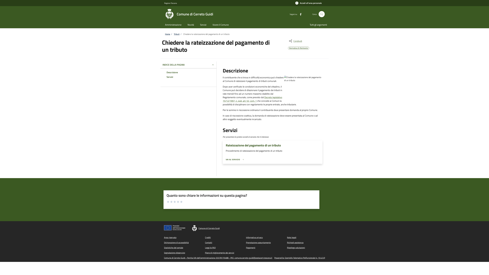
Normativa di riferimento (298, 48)
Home (167, 34)
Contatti (208, 242)
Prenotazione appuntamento (258, 242)
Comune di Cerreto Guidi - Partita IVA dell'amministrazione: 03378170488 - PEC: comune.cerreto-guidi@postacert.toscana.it (218, 257)
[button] (308, 3)
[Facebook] (299, 14)
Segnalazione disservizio (174, 252)
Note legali (291, 237)
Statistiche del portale (173, 247)
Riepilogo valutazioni (296, 247)
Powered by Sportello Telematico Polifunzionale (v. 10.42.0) (299, 257)
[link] (235, 159)
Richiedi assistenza (295, 242)
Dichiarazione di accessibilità (176, 242)
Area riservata (170, 237)
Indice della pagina (173, 64)
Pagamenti (250, 247)
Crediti (208, 237)
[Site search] (322, 14)
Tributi (177, 34)
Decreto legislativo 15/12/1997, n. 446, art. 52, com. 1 (252, 99)
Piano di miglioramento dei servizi (219, 252)
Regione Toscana (170, 3)
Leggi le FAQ (210, 247)
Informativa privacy (254, 237)
